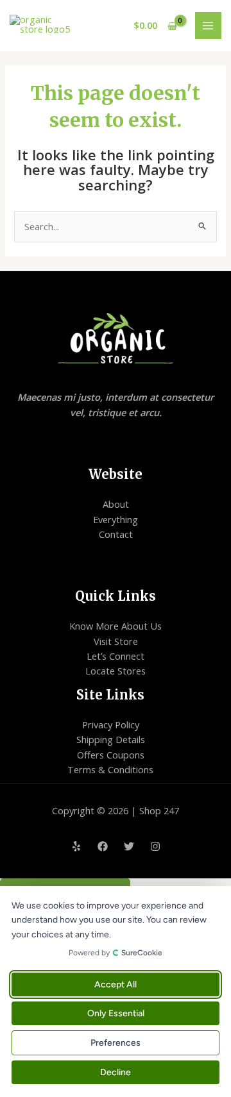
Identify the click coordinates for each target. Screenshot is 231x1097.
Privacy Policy (110, 724)
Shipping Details (110, 739)
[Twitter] (129, 846)
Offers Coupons (110, 754)
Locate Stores (115, 670)
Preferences (115, 1042)
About (116, 504)
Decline (115, 1072)
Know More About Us (115, 625)
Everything (115, 519)
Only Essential (115, 1013)
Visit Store (116, 641)
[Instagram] (155, 846)
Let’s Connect (115, 655)
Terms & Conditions (110, 769)
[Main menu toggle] (208, 25)
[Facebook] (103, 846)
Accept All (115, 984)
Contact (116, 534)
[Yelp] (76, 846)
